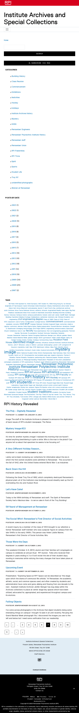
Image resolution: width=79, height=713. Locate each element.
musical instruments (48, 350)
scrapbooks (16, 387)
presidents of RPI (18, 362)
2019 (14, 226)
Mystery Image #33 (16, 428)
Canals (44, 315)
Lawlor (55, 345)
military (47, 347)
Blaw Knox (27, 313)
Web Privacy (41, 697)
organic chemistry (57, 355)
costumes (63, 324)
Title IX (52, 697)
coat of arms (20, 322)
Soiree (10, 390)
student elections (52, 390)
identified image (24, 342)
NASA (14, 124)
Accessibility (39, 701)
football (40, 333)
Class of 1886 (48, 319)
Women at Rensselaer (21, 188)
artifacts (38, 310)
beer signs (65, 310)
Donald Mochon (56, 326)
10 (68, 625)
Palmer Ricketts (21, 357)
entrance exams (60, 328)
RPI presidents (47, 380)
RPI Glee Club (19, 378)
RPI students (21, 382)
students (55, 392)
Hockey (15, 103)
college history (40, 322)
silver (50, 387)
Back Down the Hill (16, 469)
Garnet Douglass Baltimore (37, 335)
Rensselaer (63, 362)
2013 (14, 258)
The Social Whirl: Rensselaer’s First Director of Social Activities (39, 518)
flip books (23, 333)
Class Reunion (18, 81)
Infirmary (38, 343)
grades (64, 335)
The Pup (39, 394)
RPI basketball (65, 372)
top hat (51, 394)
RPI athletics (50, 372)
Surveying (62, 392)
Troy (60, 394)
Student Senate (21, 392)
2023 (14, 205)
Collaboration (29, 322)
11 (7, 632)
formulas (47, 333)
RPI (27, 372)
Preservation (41, 360)
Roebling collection (17, 372)
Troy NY (15, 177)
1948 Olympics (32, 304)
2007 (14, 290)
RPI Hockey (52, 377)
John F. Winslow (19, 345)
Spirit (14, 161)
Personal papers (51, 357)
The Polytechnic (29, 394)
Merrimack (40, 347)
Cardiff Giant (64, 315)
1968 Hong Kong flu (56, 304)
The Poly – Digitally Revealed (21, 410)
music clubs (36, 350)
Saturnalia (39, 385)
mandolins (21, 347)
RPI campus (21, 374)
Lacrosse (40, 345)
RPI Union (43, 383)
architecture (60, 308)
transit (56, 394)
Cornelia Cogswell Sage (51, 324)
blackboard (19, 313)
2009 (14, 279)
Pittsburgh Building (30, 360)
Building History (18, 76)
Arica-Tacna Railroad (22, 310)
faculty (29, 330)
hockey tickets (21, 340)
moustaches (19, 350)
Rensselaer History (19, 364)
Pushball (37, 362)
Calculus (13, 315)
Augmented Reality (54, 310)
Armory (32, 310)
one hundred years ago (42, 355)
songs (15, 390)
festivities (16, 97)
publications (29, 362)
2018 (14, 231)
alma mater (65, 306)
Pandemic (30, 357)
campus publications (34, 315)
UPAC (31, 397)
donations (66, 326)
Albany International (54, 306)
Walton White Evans (49, 397)
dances (20, 326)
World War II (52, 399)
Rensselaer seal (24, 370)
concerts (16, 324)
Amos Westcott (22, 308)
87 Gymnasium (17, 306)
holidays (15, 108)
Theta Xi (45, 394)
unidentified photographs (22, 182)
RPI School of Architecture (62, 380)
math (27, 347)
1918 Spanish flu (20, 304)
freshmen (24, 335)
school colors (48, 385)
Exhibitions (16, 92)
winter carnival (34, 399)
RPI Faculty (62, 374)
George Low (52, 335)
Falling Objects (13, 601)
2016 (14, 242)
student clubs (41, 390)
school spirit (57, 385)
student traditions (39, 392)
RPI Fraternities (18, 151)
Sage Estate (24, 385)
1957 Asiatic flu (43, 304)
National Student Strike (29, 353)
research (55, 370)
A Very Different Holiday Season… (23, 448)
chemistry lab (52, 317)
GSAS (41, 338)
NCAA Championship (45, 353)
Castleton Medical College (21, 317)
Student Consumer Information (39, 699)
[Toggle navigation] (7, 29)
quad (42, 362)
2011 (13, 269)
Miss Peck (54, 347)
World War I (44, 399)
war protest (61, 397)
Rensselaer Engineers (21, 129)
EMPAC (43, 328)
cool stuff (25, 323)
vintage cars (37, 397)
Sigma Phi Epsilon (41, 387)
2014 (14, 253)
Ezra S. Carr (21, 331)
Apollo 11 (41, 308)
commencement (54, 321)
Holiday (29, 340)
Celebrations (35, 317)
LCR (59, 345)
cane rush (51, 315)
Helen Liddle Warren (58, 338)
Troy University (15, 397)
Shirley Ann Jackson (27, 387)
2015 (14, 247)
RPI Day (53, 375)
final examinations (40, 331)
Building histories (59, 313)
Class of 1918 (58, 319)
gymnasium (47, 338)
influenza (45, 343)
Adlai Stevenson (40, 306)
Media (32, 697)
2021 (14, 215)
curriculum (13, 326)
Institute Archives (55, 343)
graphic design (33, 338)
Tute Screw (24, 397)
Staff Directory (39, 654)
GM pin (59, 335)
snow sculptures (62, 387)
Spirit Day (21, 390)
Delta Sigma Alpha (29, 326)
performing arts (40, 357)
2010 (14, 274)
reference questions (51, 362)
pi (22, 360)
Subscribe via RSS (40, 63)
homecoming (44, 340)
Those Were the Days (17, 541)
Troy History (67, 394)
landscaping (48, 345)
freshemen (16, 335)
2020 (14, 221)
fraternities (54, 333)
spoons (27, 390)
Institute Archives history (22, 113)
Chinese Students (64, 317)
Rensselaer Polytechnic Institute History (28, 135)
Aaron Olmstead (29, 306)
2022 (14, 210)
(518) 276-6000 (39, 688)
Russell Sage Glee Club (55, 383)
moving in (27, 350)
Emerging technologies (24, 328)
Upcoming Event (14, 567)
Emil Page (36, 328)
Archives (11, 310)
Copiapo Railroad (36, 324)
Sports (14, 166)
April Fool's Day (50, 308)
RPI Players (38, 380)
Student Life (17, 172)
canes (57, 315)
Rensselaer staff (18, 140)
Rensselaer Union (19, 145)
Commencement (18, 87)
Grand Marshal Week (20, 338)
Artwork (44, 310)
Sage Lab (32, 385)
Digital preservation (43, 326)
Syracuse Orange (17, 394)
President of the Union (54, 360)
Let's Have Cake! (14, 489)
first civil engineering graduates (57, 331)
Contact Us (39, 691)
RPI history (35, 377)
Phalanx (60, 357)
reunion (61, 370)
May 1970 (33, 347)
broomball (48, 313)
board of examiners (37, 313)
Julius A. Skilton (30, 345)
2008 (14, 285)
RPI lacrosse (63, 378)
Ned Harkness (58, 353)
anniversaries (32, 308)
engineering (50, 328)
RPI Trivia (16, 156)
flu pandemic (32, 333)
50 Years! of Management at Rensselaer (26, 506)
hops (51, 340)
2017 (14, 237)
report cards (48, 370)
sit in (54, 387)
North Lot (17, 355)
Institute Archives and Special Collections (35, 18)
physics (18, 360)
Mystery (15, 119)
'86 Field (12, 304)
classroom (11, 322)
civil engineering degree (30, 319)
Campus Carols (21, 315)
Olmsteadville (29, 355)
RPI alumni (35, 372)
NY (23, 355)
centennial (43, 317)
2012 (14, 263)
